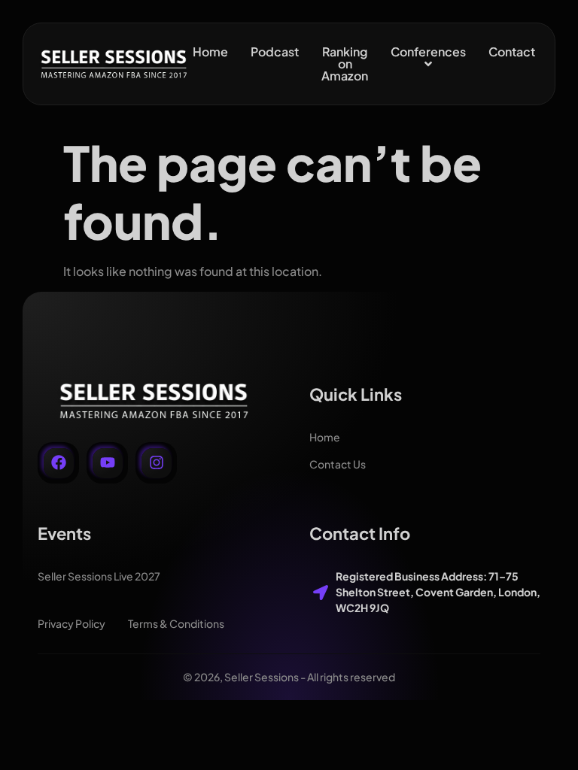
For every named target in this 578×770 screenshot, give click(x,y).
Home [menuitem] (210, 51)
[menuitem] (428, 57)
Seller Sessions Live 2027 (99, 576)
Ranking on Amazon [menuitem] (344, 63)
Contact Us (337, 464)
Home (324, 437)
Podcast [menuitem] (275, 51)
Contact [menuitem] (511, 51)
